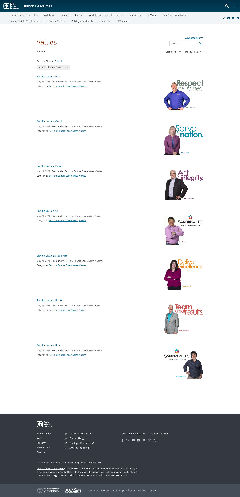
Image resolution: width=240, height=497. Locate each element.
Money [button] (65, 15)
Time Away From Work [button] (174, 15)
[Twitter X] (150, 440)
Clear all (58, 61)
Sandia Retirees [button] (57, 21)
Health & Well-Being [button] (44, 15)
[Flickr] (233, 18)
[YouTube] (229, 18)
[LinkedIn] (238, 18)
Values (82, 86)
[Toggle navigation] (5, 18)
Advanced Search (194, 37)
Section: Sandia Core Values (63, 86)
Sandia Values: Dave (49, 166)
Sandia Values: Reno (49, 300)
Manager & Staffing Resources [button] (26, 21)
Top (232, 493)
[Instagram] (224, 18)
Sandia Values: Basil (49, 76)
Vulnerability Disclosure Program (141, 490)
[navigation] (173, 52)
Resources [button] (104, 21)
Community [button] (135, 15)
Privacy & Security (158, 433)
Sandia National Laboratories (50, 468)
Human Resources (37, 6)
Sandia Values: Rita (48, 345)
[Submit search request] (199, 43)
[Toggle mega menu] (235, 6)
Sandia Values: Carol (49, 121)
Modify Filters (194, 51)
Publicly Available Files (83, 21)
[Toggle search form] (227, 6)
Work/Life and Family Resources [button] (105, 15)
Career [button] (78, 15)
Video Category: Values (51, 67)
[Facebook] (220, 18)
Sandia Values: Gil (48, 210)
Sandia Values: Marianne (52, 255)
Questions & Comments (134, 433)
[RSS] (156, 440)
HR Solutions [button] (123, 21)
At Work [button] (152, 15)
